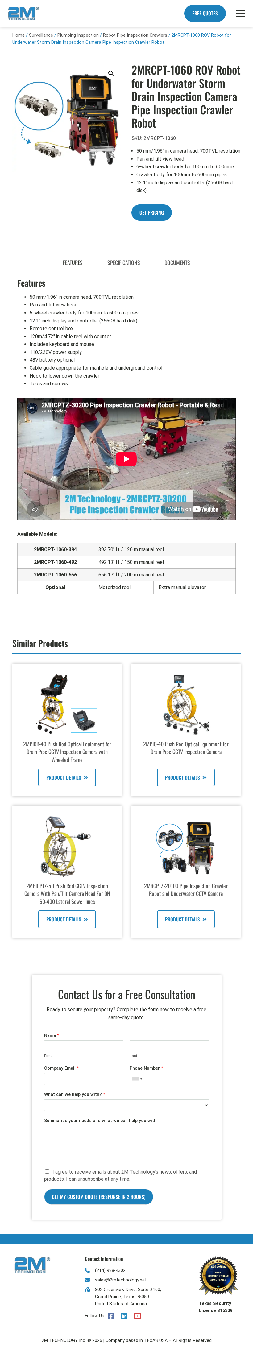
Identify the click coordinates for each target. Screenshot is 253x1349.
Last (133, 1055)
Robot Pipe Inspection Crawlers (135, 35)
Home (18, 35)
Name (51, 1035)
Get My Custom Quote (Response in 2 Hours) (99, 1196)
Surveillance (41, 35)
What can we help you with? (74, 1094)
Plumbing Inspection (78, 35)
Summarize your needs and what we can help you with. (101, 1120)
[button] (111, 73)
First (48, 1055)
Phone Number (146, 1068)
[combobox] (137, 1079)
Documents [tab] (177, 263)
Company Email (61, 1068)
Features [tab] (73, 263)
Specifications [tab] (123, 263)
